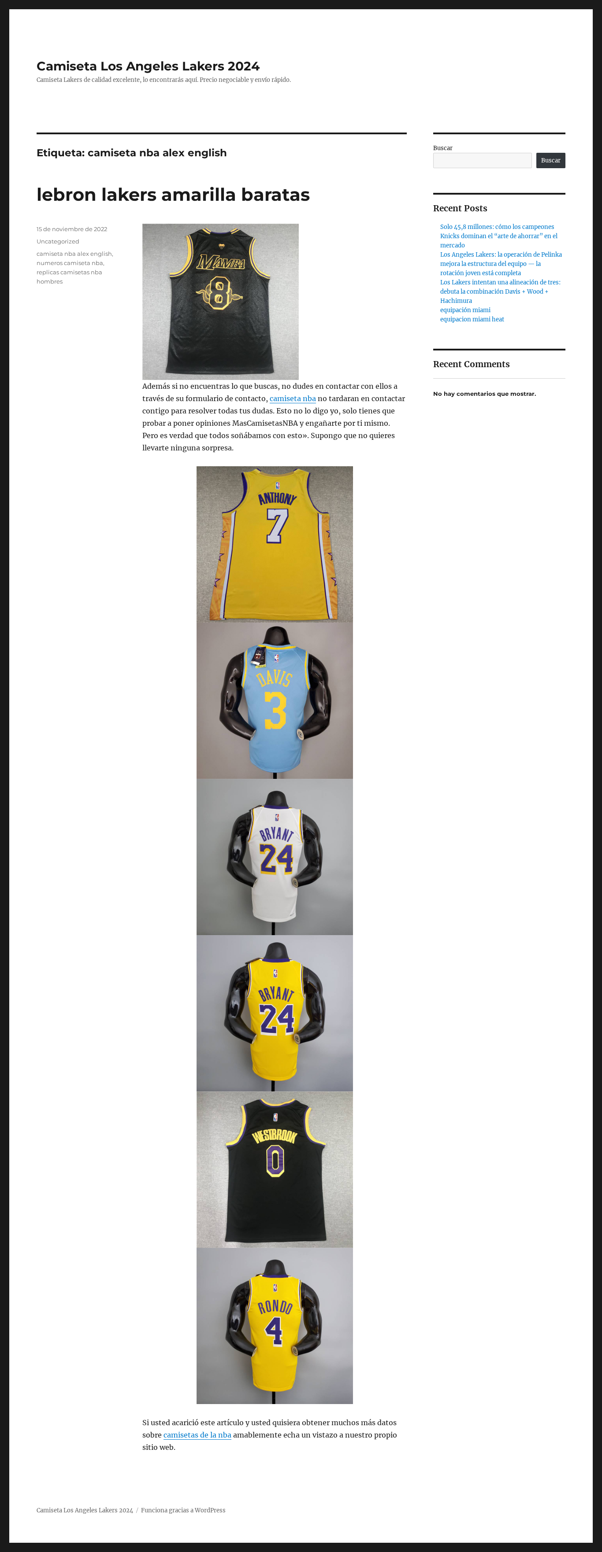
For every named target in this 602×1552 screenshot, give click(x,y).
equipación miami (465, 310)
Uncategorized (58, 241)
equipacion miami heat (472, 319)
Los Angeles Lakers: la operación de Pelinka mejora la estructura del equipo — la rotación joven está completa (501, 264)
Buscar (443, 148)
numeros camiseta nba (70, 262)
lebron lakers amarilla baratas (173, 194)
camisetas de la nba (197, 1434)
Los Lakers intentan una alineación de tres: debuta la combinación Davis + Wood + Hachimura (500, 292)
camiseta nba (293, 398)
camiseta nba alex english (74, 253)
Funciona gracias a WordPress (183, 1510)
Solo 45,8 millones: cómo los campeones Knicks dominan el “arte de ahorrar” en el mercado (498, 236)
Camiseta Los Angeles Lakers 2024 (148, 66)
